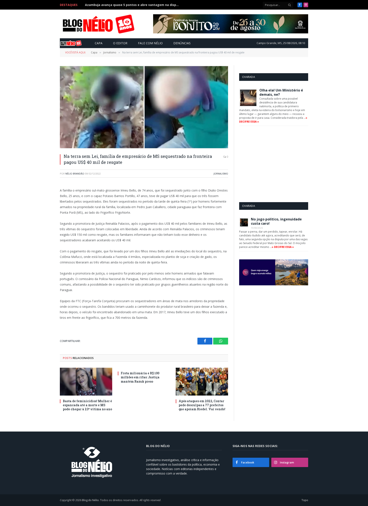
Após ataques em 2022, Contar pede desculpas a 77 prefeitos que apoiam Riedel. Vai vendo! (202, 405)
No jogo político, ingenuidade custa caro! (276, 221)
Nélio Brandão (74, 173)
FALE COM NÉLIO (150, 43)
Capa (98, 43)
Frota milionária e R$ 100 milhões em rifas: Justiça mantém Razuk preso (140, 377)
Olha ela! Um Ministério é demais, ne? (281, 92)
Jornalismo (221, 173)
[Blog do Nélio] (98, 24)
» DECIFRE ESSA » (283, 247)
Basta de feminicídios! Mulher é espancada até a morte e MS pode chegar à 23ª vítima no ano (87, 405)
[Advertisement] (275, 164)
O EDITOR (120, 43)
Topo (305, 500)
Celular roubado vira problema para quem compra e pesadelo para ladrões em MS (133, 5)
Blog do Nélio (90, 500)
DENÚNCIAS (182, 43)
